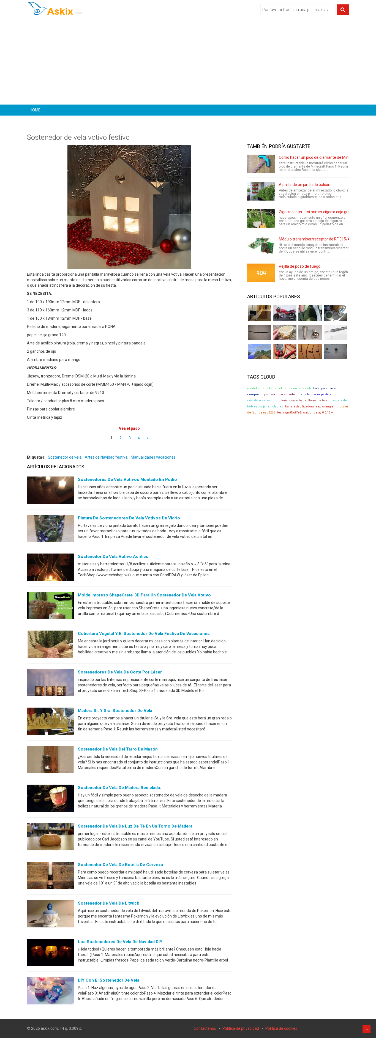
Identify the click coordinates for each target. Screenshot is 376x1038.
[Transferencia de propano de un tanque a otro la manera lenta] (335, 313)
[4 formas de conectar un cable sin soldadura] (310, 351)
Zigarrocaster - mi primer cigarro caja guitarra (318, 212)
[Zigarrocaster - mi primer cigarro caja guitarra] (261, 218)
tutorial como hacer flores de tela (303, 400)
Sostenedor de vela (64, 457)
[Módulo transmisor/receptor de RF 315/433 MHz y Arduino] (261, 245)
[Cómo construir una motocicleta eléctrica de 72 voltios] (285, 313)
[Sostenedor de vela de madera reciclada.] (50, 799)
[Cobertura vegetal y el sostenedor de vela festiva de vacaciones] (50, 645)
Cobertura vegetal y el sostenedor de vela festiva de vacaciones (144, 633)
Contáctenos (205, 1028)
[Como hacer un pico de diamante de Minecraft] (261, 164)
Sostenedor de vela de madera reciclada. (119, 787)
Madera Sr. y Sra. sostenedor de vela (115, 710)
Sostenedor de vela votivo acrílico (113, 556)
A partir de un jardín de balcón (304, 184)
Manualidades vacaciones (153, 457)
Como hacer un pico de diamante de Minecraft (319, 157)
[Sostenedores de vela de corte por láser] (50, 684)
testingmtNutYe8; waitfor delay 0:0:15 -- (305, 412)
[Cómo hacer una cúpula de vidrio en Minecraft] (259, 351)
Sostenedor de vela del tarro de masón (118, 749)
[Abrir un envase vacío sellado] (285, 332)
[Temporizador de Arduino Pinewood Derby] (259, 313)
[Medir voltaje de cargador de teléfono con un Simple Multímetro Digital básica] (285, 351)
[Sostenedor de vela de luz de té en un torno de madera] (50, 838)
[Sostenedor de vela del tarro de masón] (50, 761)
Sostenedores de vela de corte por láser (120, 672)
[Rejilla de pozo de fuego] (261, 273)
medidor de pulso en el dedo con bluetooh (279, 388)
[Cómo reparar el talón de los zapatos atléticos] (310, 313)
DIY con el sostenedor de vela (108, 980)
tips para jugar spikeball (280, 394)
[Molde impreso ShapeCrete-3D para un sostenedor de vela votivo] (50, 607)
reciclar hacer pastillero (316, 394)
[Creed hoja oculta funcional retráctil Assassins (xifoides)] (335, 332)
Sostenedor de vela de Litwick (108, 903)
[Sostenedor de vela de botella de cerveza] (50, 876)
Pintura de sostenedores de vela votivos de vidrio (129, 518)
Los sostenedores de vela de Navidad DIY (120, 941)
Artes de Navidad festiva (106, 457)
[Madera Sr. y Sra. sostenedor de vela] (50, 722)
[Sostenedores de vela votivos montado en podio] (50, 491)
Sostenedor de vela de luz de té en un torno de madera (135, 826)
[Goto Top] (366, 1029)
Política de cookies (281, 1028)
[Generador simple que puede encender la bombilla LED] (335, 351)
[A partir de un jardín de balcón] (261, 191)
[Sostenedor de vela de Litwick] (50, 915)
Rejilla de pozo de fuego (299, 266)
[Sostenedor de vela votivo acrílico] (50, 568)
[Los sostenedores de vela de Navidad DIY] (50, 953)
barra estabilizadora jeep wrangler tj (311, 406)
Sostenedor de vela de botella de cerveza (120, 864)
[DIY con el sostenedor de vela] (50, 992)
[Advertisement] (188, 61)
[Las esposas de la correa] (259, 332)
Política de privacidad (240, 1028)
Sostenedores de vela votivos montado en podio (127, 479)
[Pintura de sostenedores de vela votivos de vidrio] (50, 530)
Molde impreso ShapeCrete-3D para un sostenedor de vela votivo (144, 595)
